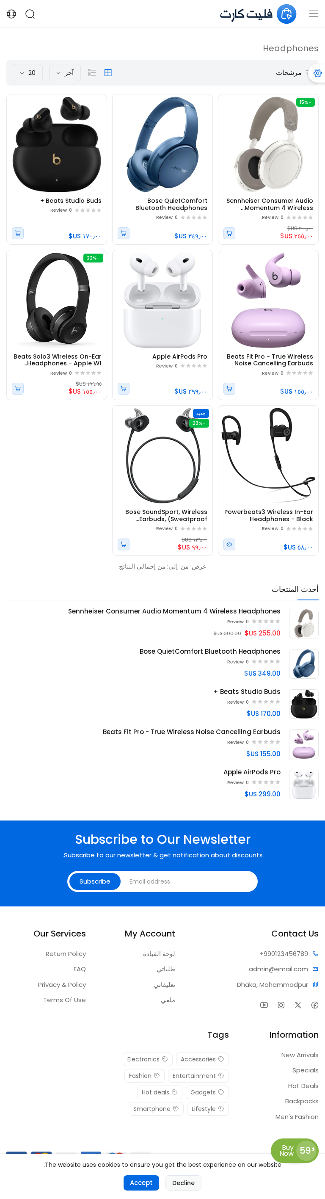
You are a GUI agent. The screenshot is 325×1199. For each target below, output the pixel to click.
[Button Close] (55, 527)
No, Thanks (163, 632)
